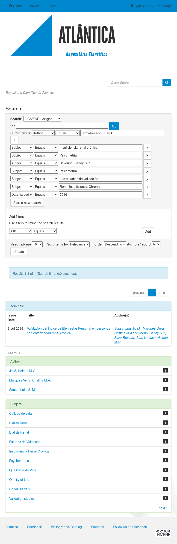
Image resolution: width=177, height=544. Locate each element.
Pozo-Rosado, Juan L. (130, 337)
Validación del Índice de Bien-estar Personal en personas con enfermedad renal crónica (68, 330)
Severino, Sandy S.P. (150, 333)
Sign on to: (142, 5)
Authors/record (139, 244)
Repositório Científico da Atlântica (30, 92)
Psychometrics (19, 460)
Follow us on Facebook (130, 526)
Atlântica (12, 526)
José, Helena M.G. (22, 370)
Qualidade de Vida (22, 470)
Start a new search (27, 202)
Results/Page (20, 244)
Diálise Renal (18, 422)
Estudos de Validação (25, 441)
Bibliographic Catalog (66, 526)
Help (53, 5)
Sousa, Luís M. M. (127, 328)
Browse (35, 5)
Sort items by (57, 244)
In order (97, 244)
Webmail (97, 526)
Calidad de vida (20, 413)
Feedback (34, 526)
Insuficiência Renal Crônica (29, 451)
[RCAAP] (163, 532)
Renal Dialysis (19, 489)
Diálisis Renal (19, 432)
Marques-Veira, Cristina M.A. (30, 380)
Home (17, 5)
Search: (16, 118)
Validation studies (22, 498)
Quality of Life (19, 479)
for (12, 125)
